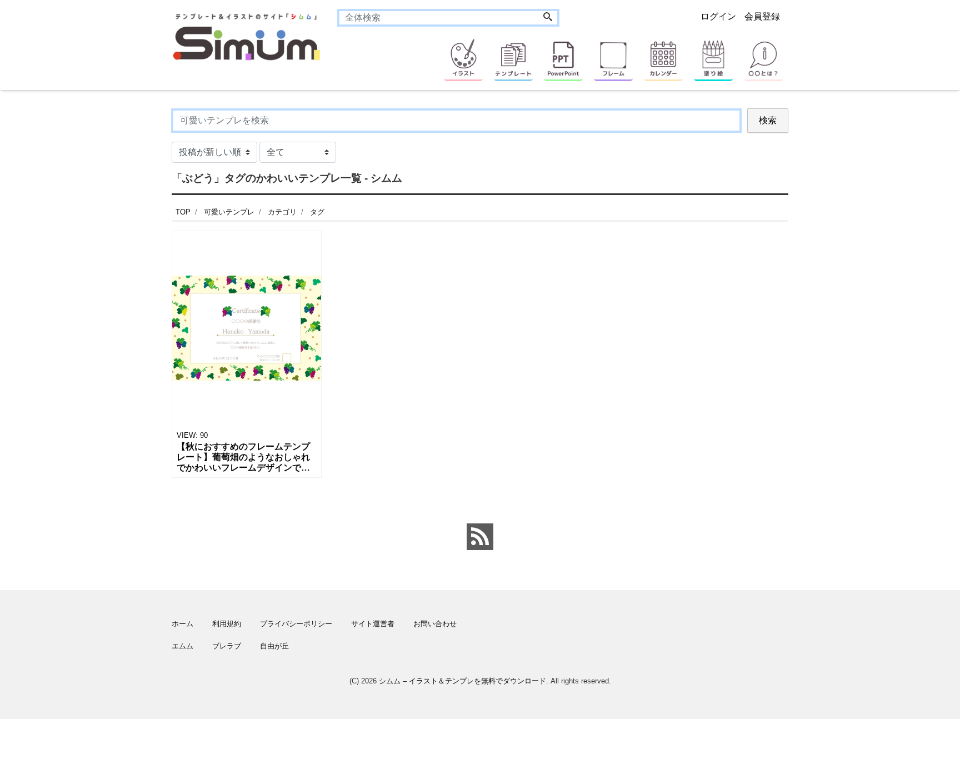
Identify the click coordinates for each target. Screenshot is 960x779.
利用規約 (226, 624)
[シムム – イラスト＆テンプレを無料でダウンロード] (246, 36)
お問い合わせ (435, 624)
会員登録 (762, 16)
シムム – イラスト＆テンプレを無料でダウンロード (462, 681)
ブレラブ (226, 646)
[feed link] (480, 536)
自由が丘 (274, 646)
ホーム (182, 624)
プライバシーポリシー (296, 624)
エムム (182, 646)
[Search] (548, 18)
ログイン (718, 16)
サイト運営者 (372, 624)
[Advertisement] (118, 441)
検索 (768, 120)
